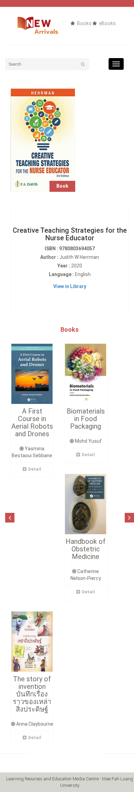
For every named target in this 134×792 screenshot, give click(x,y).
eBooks (107, 23)
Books (83, 23)
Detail (34, 469)
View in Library (69, 286)
